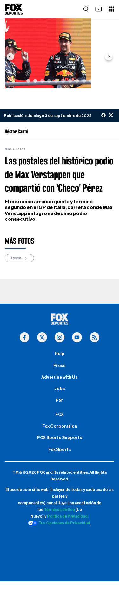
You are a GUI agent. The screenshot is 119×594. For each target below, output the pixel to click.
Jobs (59, 389)
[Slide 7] (70, 81)
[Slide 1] (28, 81)
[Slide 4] (49, 81)
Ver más (16, 258)
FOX (59, 414)
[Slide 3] (42, 81)
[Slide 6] (63, 81)
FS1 (59, 400)
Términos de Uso (59, 510)
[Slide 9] (84, 81)
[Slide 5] (56, 81)
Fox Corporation (59, 426)
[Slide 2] (35, 81)
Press (59, 365)
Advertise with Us (59, 377)
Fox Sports (59, 449)
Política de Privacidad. (68, 516)
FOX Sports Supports (59, 438)
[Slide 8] (77, 81)
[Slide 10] (91, 81)
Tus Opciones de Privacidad (64, 523)
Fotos (20, 149)
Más (8, 149)
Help (59, 354)
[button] (10, 56)
